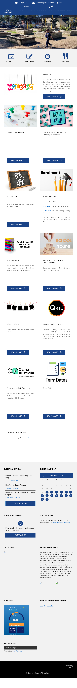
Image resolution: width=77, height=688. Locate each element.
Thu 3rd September (12, 480)
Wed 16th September (12, 497)
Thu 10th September (12, 488)
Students (32, 10)
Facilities (56, 10)
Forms (50, 10)
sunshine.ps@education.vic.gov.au (49, 3)
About (26, 10)
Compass (69, 10)
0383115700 (23, 3)
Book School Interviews (48, 606)
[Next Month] (70, 475)
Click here (46, 206)
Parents (39, 10)
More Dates (20, 503)
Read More (53, 96)
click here (28, 438)
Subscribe (20, 535)
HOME (21, 10)
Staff (45, 10)
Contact (63, 10)
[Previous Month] (42, 475)
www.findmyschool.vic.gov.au (61, 522)
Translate (19, 651)
